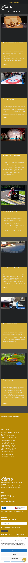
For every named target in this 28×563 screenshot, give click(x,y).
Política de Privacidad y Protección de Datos (12, 496)
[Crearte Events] (14, 7)
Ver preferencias (14, 558)
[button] (26, 538)
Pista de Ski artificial (11, 324)
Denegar (14, 554)
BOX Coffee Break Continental (14, 43)
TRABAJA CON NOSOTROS (14, 0)
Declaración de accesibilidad (8, 501)
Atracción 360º (9, 380)
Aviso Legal (4, 498)
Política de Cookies (6, 495)
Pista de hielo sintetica (12, 267)
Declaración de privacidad (15, 561)
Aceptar (14, 550)
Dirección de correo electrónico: (8, 519)
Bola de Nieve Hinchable (12, 155)
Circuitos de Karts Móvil (12, 211)
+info (23, 534)
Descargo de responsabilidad (8, 500)
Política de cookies (7, 561)
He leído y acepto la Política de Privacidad (11, 527)
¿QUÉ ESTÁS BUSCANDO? (14, 2)
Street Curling (9, 99)
